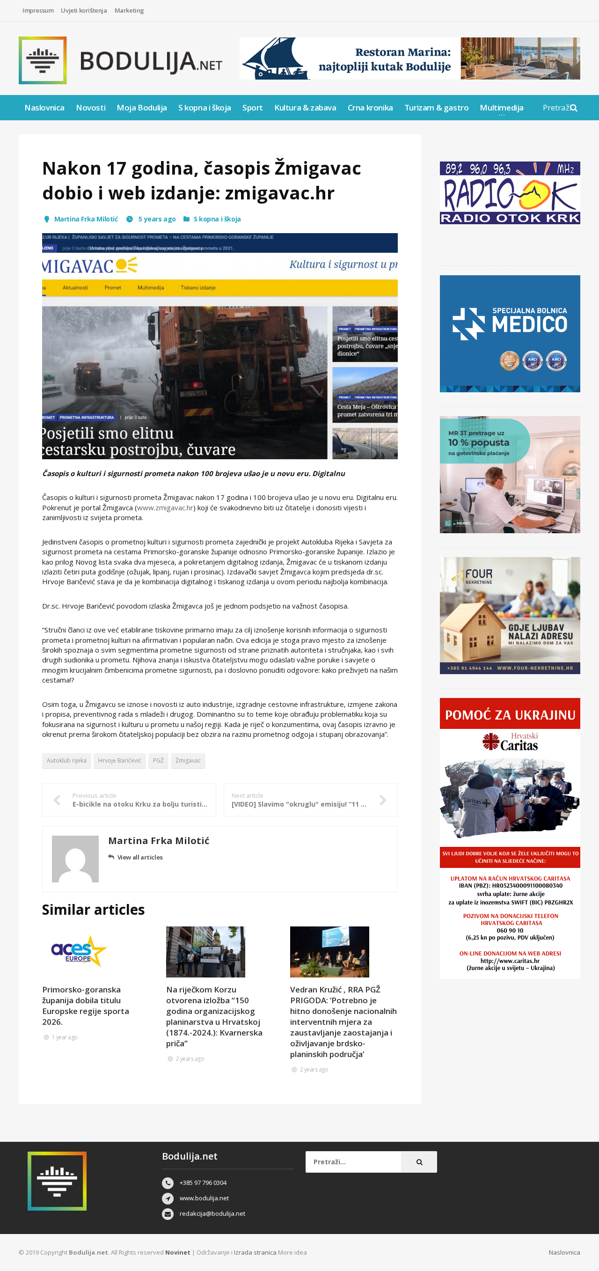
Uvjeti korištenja (84, 10)
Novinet (177, 1252)
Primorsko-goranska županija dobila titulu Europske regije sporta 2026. (85, 1005)
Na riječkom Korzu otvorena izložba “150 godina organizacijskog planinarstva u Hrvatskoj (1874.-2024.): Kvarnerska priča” (214, 1016)
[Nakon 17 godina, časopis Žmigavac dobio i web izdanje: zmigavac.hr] (220, 346)
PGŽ (158, 760)
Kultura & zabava (305, 107)
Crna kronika (370, 107)
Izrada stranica (256, 1252)
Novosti (90, 107)
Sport (252, 107)
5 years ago (156, 218)
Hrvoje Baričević (119, 760)
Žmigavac (188, 760)
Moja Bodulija (142, 107)
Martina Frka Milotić (86, 218)
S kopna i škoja (204, 107)
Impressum (37, 10)
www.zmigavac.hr (165, 507)
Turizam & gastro (436, 107)
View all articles (140, 857)
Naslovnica (44, 107)
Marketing (129, 10)
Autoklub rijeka (67, 760)
